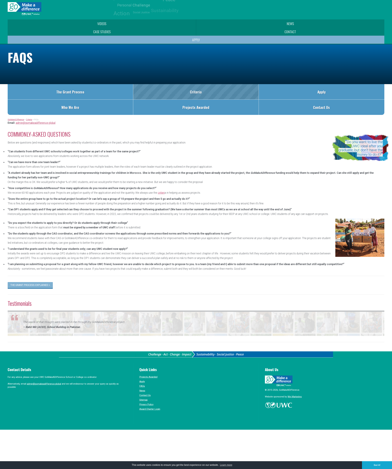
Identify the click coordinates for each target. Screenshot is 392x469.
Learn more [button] (226, 465)
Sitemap (143, 399)
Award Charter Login (149, 409)
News (290, 23)
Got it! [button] (377, 465)
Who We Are (70, 107)
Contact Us (321, 107)
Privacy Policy (146, 404)
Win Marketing (295, 396)
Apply (196, 39)
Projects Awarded (196, 107)
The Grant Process (70, 92)
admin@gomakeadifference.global (35, 122)
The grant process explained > (30, 285)
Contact (290, 31)
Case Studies (102, 31)
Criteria (196, 92)
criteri (161, 192)
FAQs (142, 386)
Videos (101, 23)
